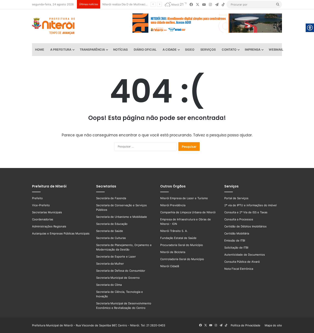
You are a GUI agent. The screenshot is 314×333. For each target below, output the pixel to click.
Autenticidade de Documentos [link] (244, 254)
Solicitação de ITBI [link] (236, 247)
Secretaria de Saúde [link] (109, 231)
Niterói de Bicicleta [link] (172, 252)
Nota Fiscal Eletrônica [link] (238, 268)
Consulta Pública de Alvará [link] (242, 261)
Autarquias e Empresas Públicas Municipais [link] (61, 233)
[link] (191, 4)
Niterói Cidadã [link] (169, 266)
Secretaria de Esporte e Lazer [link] (116, 256)
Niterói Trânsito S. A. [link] (174, 231)
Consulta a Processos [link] (238, 219)
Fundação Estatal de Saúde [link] (178, 238)
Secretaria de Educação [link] (112, 223)
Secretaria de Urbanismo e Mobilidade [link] (121, 216)
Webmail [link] (276, 49)
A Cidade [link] (170, 49)
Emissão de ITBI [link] (234, 240)
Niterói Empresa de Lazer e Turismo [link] (184, 198)
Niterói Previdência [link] (172, 205)
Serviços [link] (208, 49)
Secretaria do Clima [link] (109, 284)
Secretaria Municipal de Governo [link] (118, 277)
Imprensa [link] (252, 49)
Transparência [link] (92, 49)
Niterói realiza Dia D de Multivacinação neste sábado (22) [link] (140, 4)
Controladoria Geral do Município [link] (182, 259)
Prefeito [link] (37, 198)
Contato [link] (229, 49)
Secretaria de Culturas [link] (111, 238)
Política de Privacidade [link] (247, 325)
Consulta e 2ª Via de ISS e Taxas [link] (245, 212)
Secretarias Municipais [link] (47, 212)
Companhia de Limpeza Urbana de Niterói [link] (188, 212)
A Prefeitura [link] (60, 49)
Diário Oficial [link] (145, 49)
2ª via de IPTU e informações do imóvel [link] (250, 205)
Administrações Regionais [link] (49, 226)
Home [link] (39, 49)
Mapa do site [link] (272, 325)
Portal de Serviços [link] (236, 198)
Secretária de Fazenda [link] (111, 198)
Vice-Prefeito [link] (41, 205)
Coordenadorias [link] (42, 219)
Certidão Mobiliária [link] (236, 233)
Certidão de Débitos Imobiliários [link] (245, 226)
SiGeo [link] (189, 49)
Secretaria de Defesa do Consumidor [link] (120, 270)
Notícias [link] (120, 49)
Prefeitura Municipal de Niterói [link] (52, 325)
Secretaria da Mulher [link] (110, 263)
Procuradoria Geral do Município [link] (181, 245)
